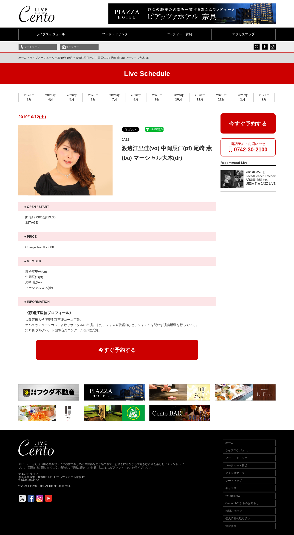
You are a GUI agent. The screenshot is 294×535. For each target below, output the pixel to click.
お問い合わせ (233, 511)
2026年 (29, 97)
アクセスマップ (243, 34)
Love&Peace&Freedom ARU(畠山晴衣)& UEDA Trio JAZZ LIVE (261, 179)
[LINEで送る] (154, 129)
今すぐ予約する (117, 350)
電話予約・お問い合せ (249, 147)
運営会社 (230, 526)
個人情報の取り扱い (237, 518)
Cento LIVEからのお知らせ (242, 503)
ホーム (22, 57)
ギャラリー (72, 46)
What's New (232, 495)
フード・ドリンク (115, 34)
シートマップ (32, 46)
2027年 (242, 97)
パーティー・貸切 (179, 34)
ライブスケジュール (50, 34)
